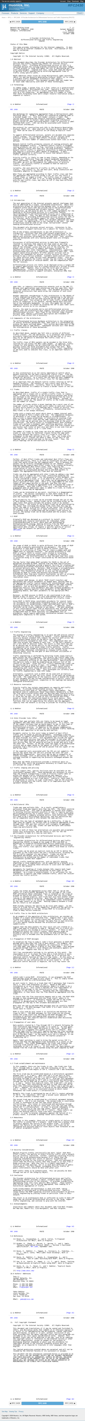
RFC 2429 (16, 22)
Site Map (5, 1411)
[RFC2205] (17, 530)
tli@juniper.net (26, 1287)
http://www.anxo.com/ (25, 1271)
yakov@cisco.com (26, 1299)
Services (23, 13)
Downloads (75, 1)
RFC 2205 (34, 1246)
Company (40, 13)
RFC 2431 (69, 22)
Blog (81, 1)
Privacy (21, 1411)
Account (63, 1)
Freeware (5, 13)
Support (31, 13)
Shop (69, 1)
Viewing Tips (13, 1411)
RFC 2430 (13, 109)
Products (14, 13)
